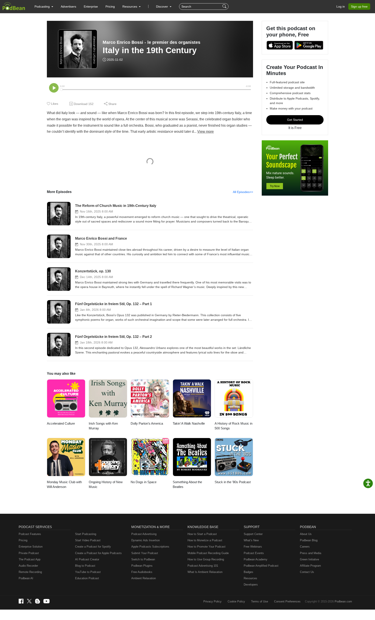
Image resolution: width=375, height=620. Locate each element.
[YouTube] (46, 601)
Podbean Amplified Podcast (261, 565)
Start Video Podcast (87, 540)
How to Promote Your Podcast (206, 546)
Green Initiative (309, 559)
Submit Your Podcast (144, 553)
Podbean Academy (255, 559)
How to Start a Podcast (202, 534)
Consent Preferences (287, 601)
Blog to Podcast (85, 565)
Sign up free (359, 6)
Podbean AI (26, 578)
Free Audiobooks (141, 572)
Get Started (295, 119)
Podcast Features (30, 534)
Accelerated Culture (61, 423)
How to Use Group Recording (206, 559)
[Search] (225, 6)
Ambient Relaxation (143, 578)
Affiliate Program (310, 565)
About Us (306, 534)
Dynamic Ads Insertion (145, 540)
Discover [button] (162, 6)
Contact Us (307, 572)
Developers (251, 584)
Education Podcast (87, 578)
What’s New (251, 540)
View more (205, 131)
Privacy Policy (212, 601)
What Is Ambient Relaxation (205, 572)
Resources (250, 578)
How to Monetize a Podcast (205, 540)
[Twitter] (29, 601)
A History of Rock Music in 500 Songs (233, 426)
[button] (44, 6)
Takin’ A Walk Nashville (189, 423)
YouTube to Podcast (88, 572)
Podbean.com (343, 601)
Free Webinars (253, 546)
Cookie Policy (236, 601)
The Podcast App (29, 559)
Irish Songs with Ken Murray (103, 426)
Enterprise (91, 6)
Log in (340, 6)
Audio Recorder (28, 565)
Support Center (253, 534)
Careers (305, 546)
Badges (248, 572)
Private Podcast (29, 553)
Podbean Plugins (142, 565)
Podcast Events (254, 553)
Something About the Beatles (187, 484)
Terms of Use (259, 601)
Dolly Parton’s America (147, 423)
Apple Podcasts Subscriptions (150, 546)
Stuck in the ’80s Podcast (233, 482)
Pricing (110, 6)
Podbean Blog (308, 540)
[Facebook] (21, 601)
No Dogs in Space (143, 482)
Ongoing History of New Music (106, 484)
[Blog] (37, 601)
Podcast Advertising (143, 534)
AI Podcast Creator (87, 559)
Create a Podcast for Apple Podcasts (98, 553)
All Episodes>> (243, 192)
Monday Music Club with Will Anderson (64, 484)
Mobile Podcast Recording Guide (208, 553)
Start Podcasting (85, 534)
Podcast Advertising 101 (203, 565)
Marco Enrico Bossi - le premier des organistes (151, 42)
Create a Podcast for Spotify (93, 546)
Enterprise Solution (31, 546)
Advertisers (68, 6)
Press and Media (310, 553)
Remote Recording (30, 572)
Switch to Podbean (143, 559)
